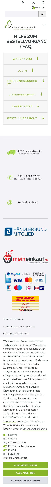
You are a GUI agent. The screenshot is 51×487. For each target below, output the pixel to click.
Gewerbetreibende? (16, 334)
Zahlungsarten (13, 319)
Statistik (12, 438)
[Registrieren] (33, 2)
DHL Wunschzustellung (21, 446)
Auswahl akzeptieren (25, 480)
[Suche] (42, 14)
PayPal (12, 450)
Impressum (9, 421)
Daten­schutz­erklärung (34, 429)
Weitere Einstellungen (15, 457)
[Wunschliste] (43, 2)
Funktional (14, 454)
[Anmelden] (23, 2)
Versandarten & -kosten (19, 326)
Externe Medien (17, 442)
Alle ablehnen (25, 473)
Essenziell (13, 435)
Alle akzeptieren (25, 465)
